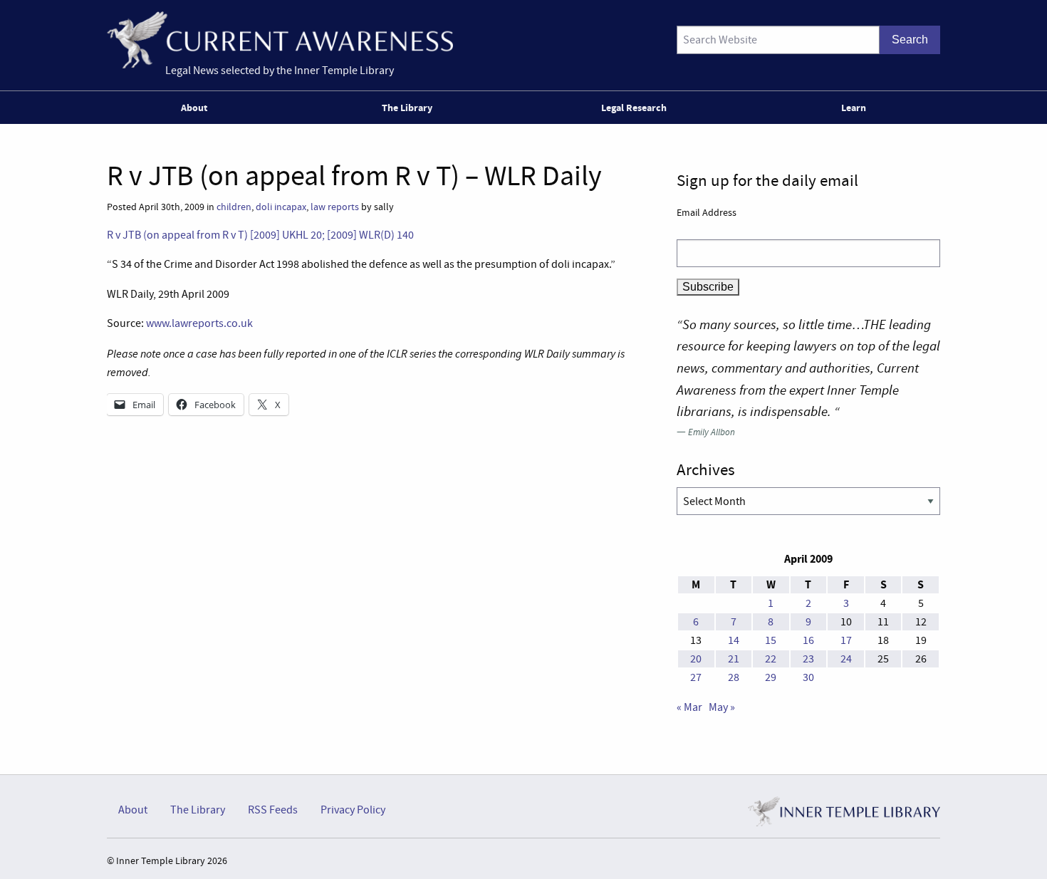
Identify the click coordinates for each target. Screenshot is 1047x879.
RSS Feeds (273, 810)
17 (846, 640)
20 (696, 659)
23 (808, 659)
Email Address (706, 212)
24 (846, 659)
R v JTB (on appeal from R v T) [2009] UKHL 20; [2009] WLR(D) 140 (260, 235)
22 (770, 659)
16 (808, 640)
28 (733, 677)
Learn (853, 107)
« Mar (689, 707)
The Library (407, 107)
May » (722, 707)
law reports (335, 207)
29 (770, 677)
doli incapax (281, 207)
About (194, 107)
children (234, 207)
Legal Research (634, 107)
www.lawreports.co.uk (199, 323)
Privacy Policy (353, 810)
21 (733, 659)
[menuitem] (197, 107)
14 (733, 640)
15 (770, 640)
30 (808, 677)
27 (696, 677)
